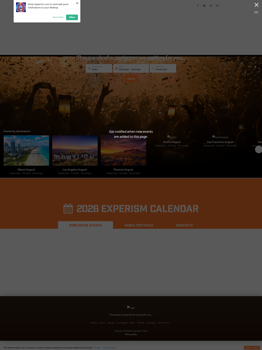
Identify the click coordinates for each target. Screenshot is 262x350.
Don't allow (58, 17)
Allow (72, 17)
